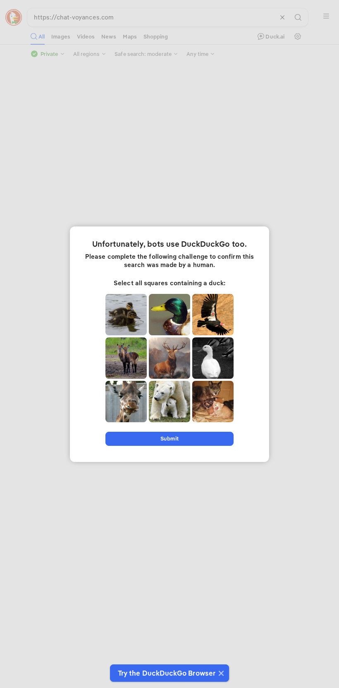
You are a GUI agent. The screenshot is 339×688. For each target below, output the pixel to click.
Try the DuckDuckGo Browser (166, 673)
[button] (220, 673)
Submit (169, 438)
